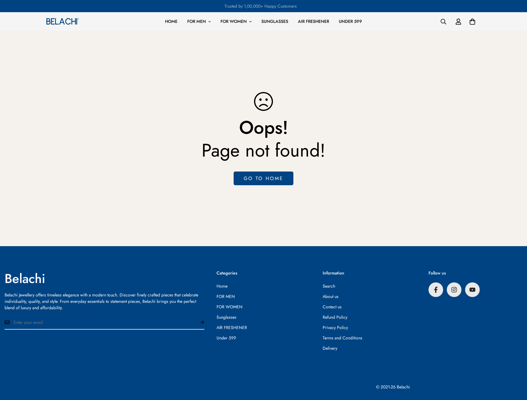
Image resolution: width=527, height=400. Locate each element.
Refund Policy (335, 317)
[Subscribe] (197, 322)
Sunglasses (274, 21)
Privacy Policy (335, 327)
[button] (472, 22)
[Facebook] (435, 289)
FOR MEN (196, 21)
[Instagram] (454, 289)
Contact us (332, 307)
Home (171, 21)
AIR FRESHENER (313, 21)
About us (331, 296)
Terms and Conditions (342, 338)
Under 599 (350, 21)
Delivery (330, 348)
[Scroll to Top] (515, 367)
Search (329, 286)
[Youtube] (472, 289)
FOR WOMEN (233, 21)
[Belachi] (62, 21)
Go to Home (263, 178)
